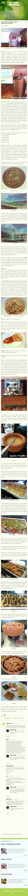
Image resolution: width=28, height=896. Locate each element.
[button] (26, 22)
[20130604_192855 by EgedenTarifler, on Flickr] (14, 499)
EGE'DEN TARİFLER (14, 3)
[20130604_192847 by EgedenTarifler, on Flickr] (14, 647)
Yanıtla (8, 736)
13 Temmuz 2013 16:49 (21, 787)
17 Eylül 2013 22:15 (15, 799)
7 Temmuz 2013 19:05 (16, 723)
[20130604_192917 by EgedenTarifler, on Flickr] (14, 674)
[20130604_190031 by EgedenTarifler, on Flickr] (14, 314)
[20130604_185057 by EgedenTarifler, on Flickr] (14, 242)
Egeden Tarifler (13, 729)
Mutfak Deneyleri (14, 48)
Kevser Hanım (4, 323)
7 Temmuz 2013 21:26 (13, 776)
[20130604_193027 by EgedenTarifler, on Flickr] (14, 534)
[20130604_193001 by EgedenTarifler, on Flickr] (14, 609)
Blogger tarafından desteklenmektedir (15, 891)
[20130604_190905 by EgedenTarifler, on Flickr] (14, 347)
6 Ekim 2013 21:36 (20, 806)
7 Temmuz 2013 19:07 (13, 739)
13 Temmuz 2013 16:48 (21, 755)
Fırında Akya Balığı (6, 874)
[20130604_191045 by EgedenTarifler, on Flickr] (14, 46)
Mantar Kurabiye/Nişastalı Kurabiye (11, 844)
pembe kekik (9, 723)
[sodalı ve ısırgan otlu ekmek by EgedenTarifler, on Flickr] (14, 577)
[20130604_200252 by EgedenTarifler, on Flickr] (14, 410)
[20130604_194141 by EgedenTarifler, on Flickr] (14, 700)
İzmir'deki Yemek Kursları (17, 718)
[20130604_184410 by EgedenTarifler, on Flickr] (14, 98)
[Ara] (26, 3)
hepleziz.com (9, 799)
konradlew (12, 893)
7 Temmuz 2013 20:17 (18, 765)
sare (7, 776)
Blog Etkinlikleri (7, 718)
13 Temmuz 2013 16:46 (21, 729)
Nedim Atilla (3, 103)
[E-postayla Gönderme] (4, 715)
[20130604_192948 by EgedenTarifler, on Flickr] (14, 457)
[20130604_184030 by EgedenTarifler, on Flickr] (14, 189)
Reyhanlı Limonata (6, 859)
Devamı (25, 855)
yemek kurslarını (18, 53)
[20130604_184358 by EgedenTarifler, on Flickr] (14, 209)
